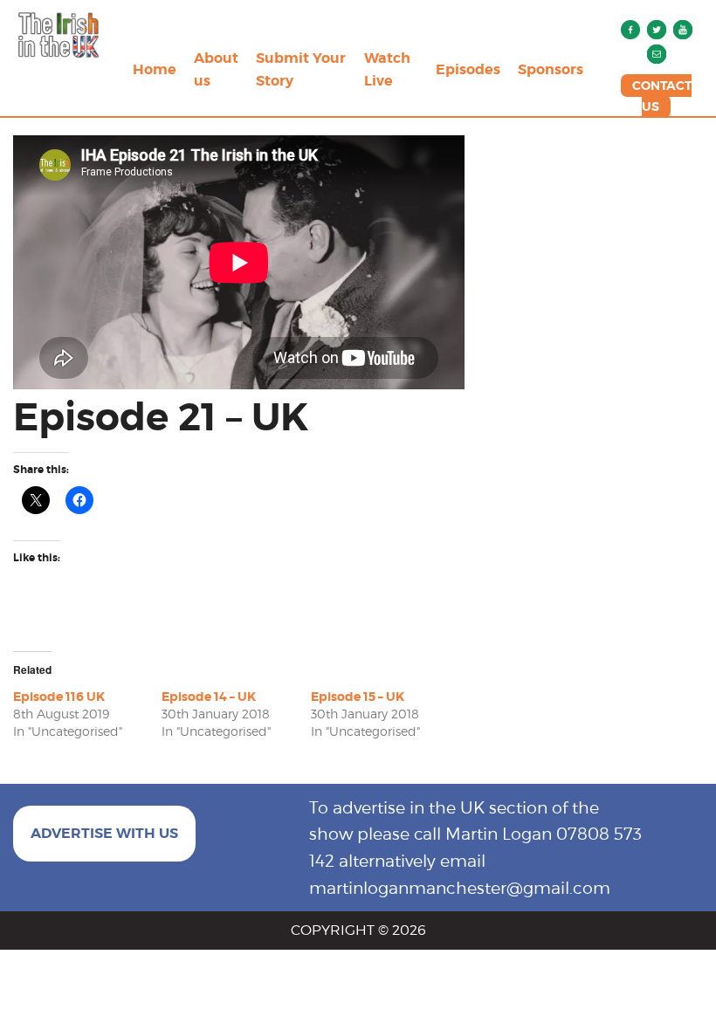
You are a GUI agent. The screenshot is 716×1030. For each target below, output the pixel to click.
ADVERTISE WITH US (104, 833)
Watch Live (387, 69)
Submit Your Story (301, 69)
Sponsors (550, 69)
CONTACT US (662, 96)
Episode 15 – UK (357, 696)
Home (154, 69)
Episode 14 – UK (209, 696)
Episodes (468, 69)
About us (216, 69)
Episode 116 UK (59, 696)
